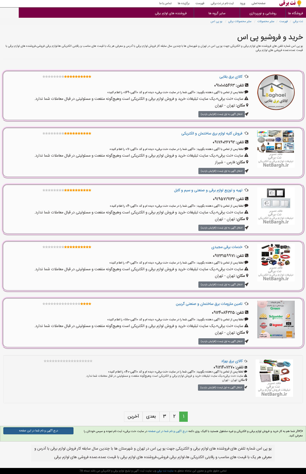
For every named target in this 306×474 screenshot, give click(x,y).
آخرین (133, 416)
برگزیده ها (183, 3)
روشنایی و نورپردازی (262, 13)
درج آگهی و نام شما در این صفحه (167, 431)
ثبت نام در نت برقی (222, 3)
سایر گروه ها (216, 13)
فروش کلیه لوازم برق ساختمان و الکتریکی (211, 134)
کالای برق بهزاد (232, 361)
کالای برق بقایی (230, 77)
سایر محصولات (265, 21)
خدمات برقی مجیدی (226, 247)
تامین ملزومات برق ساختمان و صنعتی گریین (209, 304)
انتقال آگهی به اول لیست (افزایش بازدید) (222, 114)
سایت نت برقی (165, 471)
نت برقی (298, 21)
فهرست (200, 3)
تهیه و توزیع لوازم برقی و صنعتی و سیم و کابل (208, 190)
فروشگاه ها (296, 13)
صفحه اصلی (258, 3)
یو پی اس (217, 21)
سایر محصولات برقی (240, 21)
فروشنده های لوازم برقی (171, 13)
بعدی (151, 416)
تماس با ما (165, 3)
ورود (242, 3)
